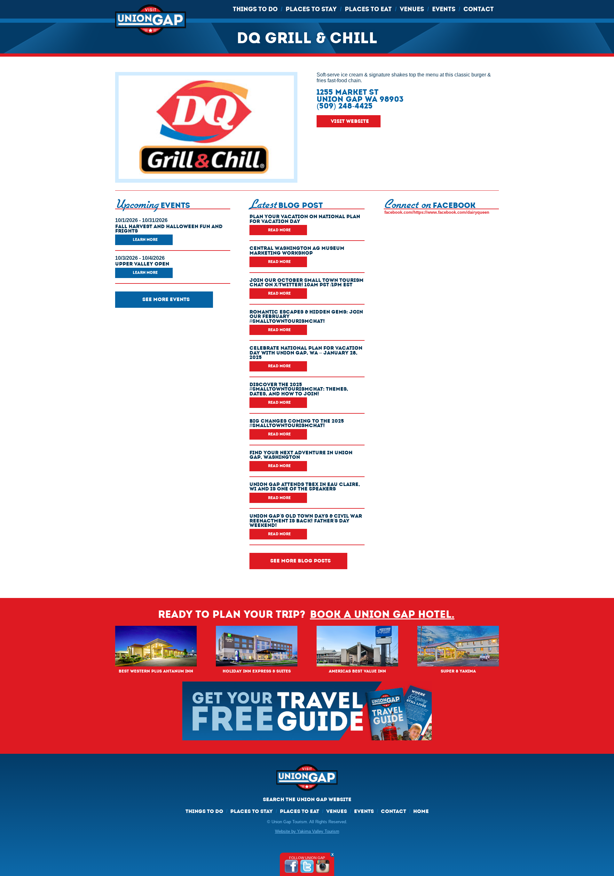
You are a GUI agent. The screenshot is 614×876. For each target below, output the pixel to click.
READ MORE (279, 230)
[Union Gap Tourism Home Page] (307, 780)
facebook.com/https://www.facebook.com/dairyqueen (436, 212)
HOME (421, 811)
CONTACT (478, 9)
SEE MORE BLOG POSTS (300, 561)
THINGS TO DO (255, 9)
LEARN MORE (145, 239)
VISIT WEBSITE (350, 121)
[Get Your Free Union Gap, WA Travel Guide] (307, 710)
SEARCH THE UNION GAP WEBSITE (307, 799)
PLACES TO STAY (311, 9)
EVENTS (443, 9)
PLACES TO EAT (368, 9)
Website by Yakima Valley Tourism (307, 831)
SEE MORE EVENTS (166, 299)
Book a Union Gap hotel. (382, 614)
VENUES (412, 9)
